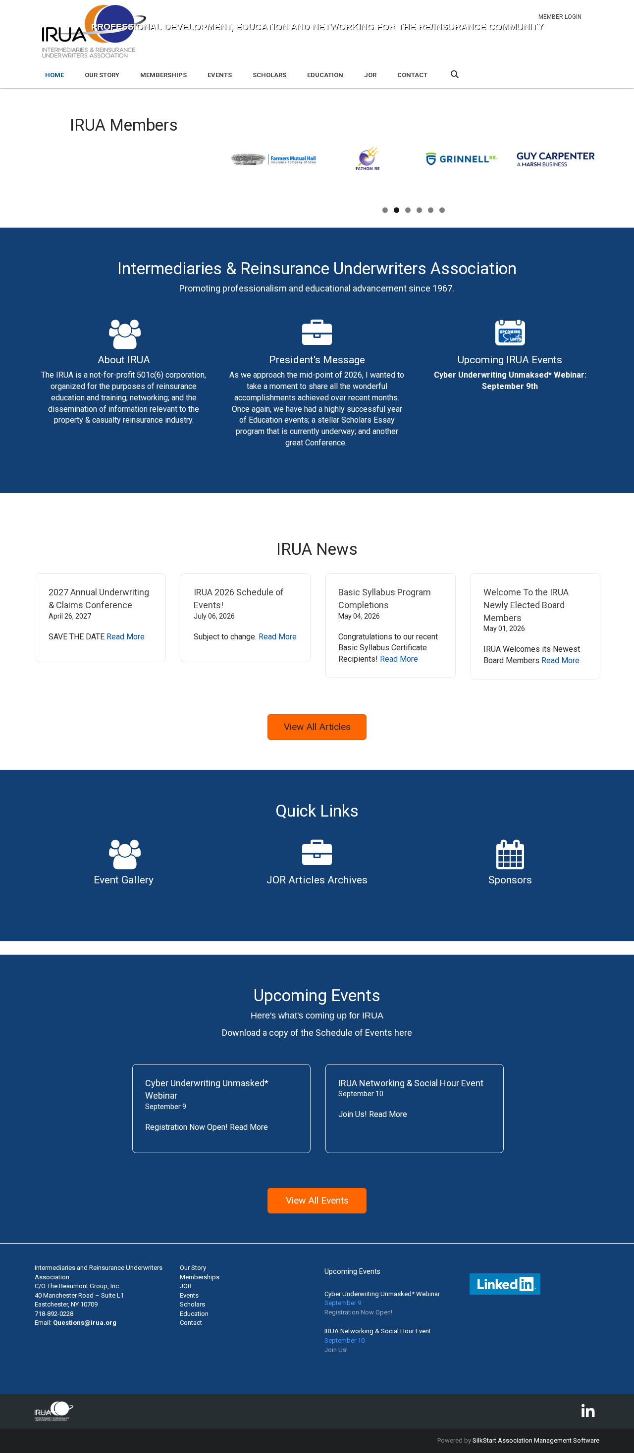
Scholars (269, 75)
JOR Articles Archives (317, 880)
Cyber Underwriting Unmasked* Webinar (382, 1294)
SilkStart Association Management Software (536, 1440)
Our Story (102, 75)
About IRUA (124, 360)
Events (220, 75)
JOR (370, 75)
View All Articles (317, 726)
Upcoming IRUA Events (510, 360)
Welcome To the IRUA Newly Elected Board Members (526, 605)
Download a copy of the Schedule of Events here (317, 1032)
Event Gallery (124, 880)
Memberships (163, 75)
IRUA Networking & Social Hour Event (410, 1083)
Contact (412, 75)
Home (54, 75)
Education (325, 75)
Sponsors (510, 880)
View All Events (317, 1200)
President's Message (317, 360)
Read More (125, 636)
